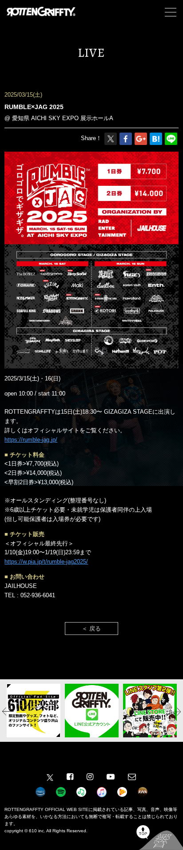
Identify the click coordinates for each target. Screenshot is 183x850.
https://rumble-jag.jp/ (30, 439)
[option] (33, 710)
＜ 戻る (91, 628)
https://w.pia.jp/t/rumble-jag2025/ (46, 561)
